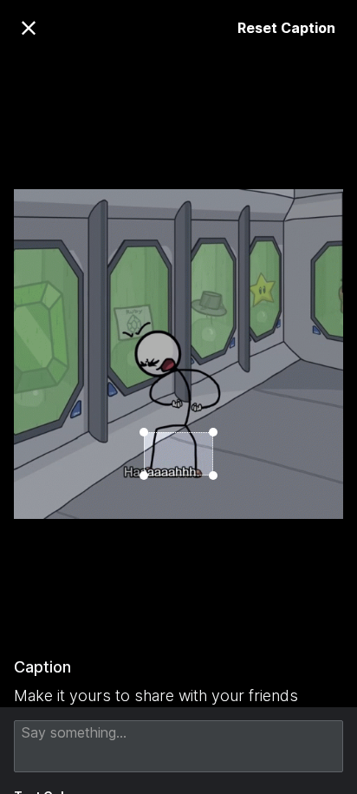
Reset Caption (286, 27)
